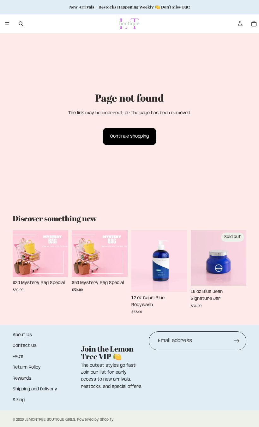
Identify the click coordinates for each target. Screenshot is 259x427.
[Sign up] (237, 340)
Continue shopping (129, 136)
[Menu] (7, 23)
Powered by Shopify (95, 420)
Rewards (22, 378)
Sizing (19, 400)
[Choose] (58, 267)
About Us (22, 335)
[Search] (21, 24)
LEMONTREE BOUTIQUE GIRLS (50, 420)
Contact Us (25, 346)
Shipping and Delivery (35, 389)
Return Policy (27, 367)
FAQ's (18, 356)
